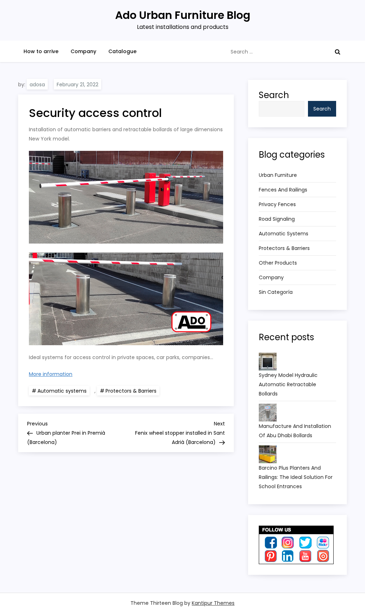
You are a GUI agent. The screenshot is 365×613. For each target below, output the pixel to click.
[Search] (337, 51)
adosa (37, 84)
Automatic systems (62, 390)
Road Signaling (277, 219)
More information (50, 374)
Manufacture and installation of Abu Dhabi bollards (295, 431)
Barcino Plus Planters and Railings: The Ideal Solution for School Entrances (296, 477)
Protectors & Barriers (131, 390)
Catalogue (122, 51)
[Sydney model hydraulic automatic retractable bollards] (268, 362)
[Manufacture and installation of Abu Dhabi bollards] (268, 413)
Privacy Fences (277, 204)
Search (274, 95)
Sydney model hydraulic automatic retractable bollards (288, 384)
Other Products (278, 262)
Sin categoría (276, 292)
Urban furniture (278, 175)
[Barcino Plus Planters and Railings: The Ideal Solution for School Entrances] (268, 454)
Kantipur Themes (213, 603)
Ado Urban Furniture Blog (182, 15)
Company (83, 51)
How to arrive (41, 51)
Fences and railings (283, 189)
